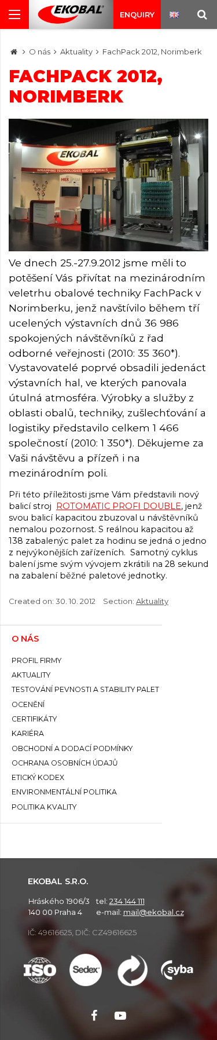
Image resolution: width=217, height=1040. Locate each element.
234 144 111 (127, 901)
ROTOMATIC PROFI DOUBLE (118, 506)
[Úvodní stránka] (71, 14)
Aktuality (76, 51)
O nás (39, 51)
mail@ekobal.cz (153, 912)
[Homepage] (14, 51)
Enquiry (137, 14)
